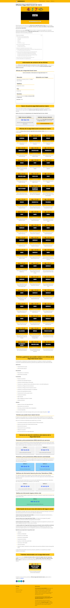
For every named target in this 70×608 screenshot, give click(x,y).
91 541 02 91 (45, 486)
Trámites (47, 1)
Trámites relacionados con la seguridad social (24, 58)
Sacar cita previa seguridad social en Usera (23, 44)
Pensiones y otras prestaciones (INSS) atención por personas (27, 52)
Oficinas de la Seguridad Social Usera (23, 37)
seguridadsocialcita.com (47, 598)
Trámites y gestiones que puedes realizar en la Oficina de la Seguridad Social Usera (29, 49)
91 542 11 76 (45, 450)
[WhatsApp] (19, 581)
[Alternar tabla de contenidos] (41, 35)
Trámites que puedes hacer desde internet (24, 50)
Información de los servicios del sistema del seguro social (25, 57)
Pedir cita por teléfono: (21, 45)
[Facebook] (17, 581)
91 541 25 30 (45, 466)
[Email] (23, 581)
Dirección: (19, 38)
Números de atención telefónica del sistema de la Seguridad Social (27, 51)
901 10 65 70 (25, 466)
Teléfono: (19, 39)
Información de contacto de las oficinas (23, 36)
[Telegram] (21, 581)
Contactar (17, 588)
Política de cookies (18, 591)
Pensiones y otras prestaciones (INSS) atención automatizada (27, 53)
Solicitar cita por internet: (22, 46)
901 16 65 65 (25, 450)
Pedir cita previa (42, 1)
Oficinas (52, 1)
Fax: (18, 40)
